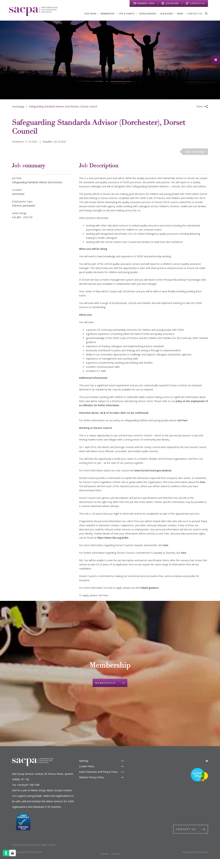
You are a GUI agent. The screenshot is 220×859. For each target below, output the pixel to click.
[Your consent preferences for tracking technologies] (12, 853)
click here (182, 420)
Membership (105, 682)
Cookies (115, 853)
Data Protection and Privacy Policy (98, 771)
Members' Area (146, 3)
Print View (17, 844)
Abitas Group (38, 790)
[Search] (206, 13)
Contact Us (197, 3)
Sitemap (83, 760)
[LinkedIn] (207, 760)
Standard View (32, 844)
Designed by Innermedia (195, 852)
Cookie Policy (86, 766)
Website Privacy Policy (91, 777)
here (202, 482)
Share (199, 106)
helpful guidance (150, 587)
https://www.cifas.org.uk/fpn (112, 537)
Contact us (186, 829)
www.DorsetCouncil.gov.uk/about (153, 470)
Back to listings (195, 152)
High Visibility (49, 844)
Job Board (172, 3)
